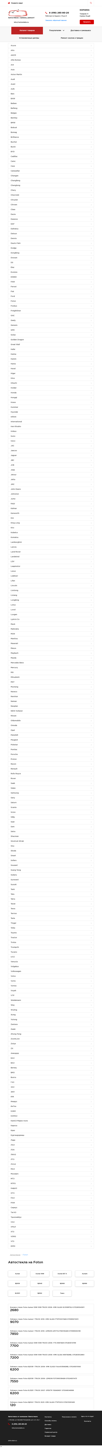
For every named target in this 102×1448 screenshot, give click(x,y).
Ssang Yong (16, 870)
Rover (13, 778)
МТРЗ (13, 1183)
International (16, 421)
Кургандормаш (17, 1135)
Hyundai (14, 412)
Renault (14, 769)
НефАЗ (14, 1188)
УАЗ (12, 1222)
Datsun (14, 233)
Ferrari (14, 286)
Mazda (13, 658)
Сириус (14, 1207)
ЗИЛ (13, 1092)
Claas (13, 209)
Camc (13, 161)
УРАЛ (13, 1227)
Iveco (13, 441)
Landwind (15, 556)
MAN (13, 634)
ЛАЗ (13, 1145)
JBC (12, 460)
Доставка (48, 1424)
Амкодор (15, 1053)
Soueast (14, 865)
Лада (13, 1140)
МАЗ (13, 1169)
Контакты (48, 1417)
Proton (14, 759)
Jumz (13, 499)
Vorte (13, 981)
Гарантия (48, 1428)
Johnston (15, 494)
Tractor (14, 937)
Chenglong (15, 185)
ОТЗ (12, 1193)
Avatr (13, 84)
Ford (13, 296)
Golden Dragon (17, 339)
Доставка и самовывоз (81, 30)
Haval (13, 368)
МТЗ (12, 1178)
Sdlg (13, 817)
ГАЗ (12, 1082)
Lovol (13, 610)
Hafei (13, 349)
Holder (14, 388)
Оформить (87, 22)
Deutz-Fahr (16, 243)
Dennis (14, 238)
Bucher (14, 142)
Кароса (14, 1125)
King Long (15, 523)
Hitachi (14, 383)
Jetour (13, 474)
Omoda (14, 725)
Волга (13, 1077)
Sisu (12, 846)
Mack (13, 624)
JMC (12, 484)
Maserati (14, 643)
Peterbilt (14, 735)
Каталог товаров (27, 30)
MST (12, 682)
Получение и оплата (69, 1417)
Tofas (13, 928)
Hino (13, 378)
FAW (13, 282)
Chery (13, 190)
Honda (13, 393)
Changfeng (15, 180)
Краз (13, 1130)
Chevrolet (15, 195)
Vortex (14, 986)
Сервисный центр (51, 1432)
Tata (12, 894)
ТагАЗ (13, 1212)
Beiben (14, 103)
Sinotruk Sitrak (17, 841)
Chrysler (14, 200)
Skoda (13, 851)
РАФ (13, 1203)
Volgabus (15, 966)
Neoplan (14, 706)
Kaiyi (13, 503)
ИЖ (12, 1096)
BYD (13, 151)
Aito (12, 50)
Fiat (12, 291)
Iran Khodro (16, 426)
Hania (13, 364)
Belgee (14, 113)
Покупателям (55, 30)
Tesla (13, 918)
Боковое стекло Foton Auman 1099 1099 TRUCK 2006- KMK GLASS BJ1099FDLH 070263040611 (47, 1307)
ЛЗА (13, 1150)
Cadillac (14, 156)
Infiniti (13, 417)
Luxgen (14, 614)
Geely (13, 320)
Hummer (14, 407)
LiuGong (14, 590)
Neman (14, 701)
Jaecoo (14, 450)
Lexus (13, 571)
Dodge (13, 248)
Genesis (14, 325)
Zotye (13, 1043)
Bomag (14, 132)
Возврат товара (50, 1436)
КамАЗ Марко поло (19, 1121)
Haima (13, 354)
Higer (13, 373)
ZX (12, 1048)
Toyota (14, 933)
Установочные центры (29, 38)
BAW (13, 98)
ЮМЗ (13, 1246)
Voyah (13, 990)
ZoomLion (15, 1039)
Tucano (14, 952)
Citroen (14, 204)
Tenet (13, 904)
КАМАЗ (14, 1116)
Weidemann (16, 1000)
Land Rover (16, 552)
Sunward (14, 880)
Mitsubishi (15, 677)
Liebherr (14, 576)
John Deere (16, 489)
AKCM (13, 55)
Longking (15, 600)
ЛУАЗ (13, 1164)
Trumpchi (15, 947)
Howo (13, 402)
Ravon (13, 764)
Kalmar (14, 508)
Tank (13, 889)
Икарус (14, 1101)
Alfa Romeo (16, 60)
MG (12, 672)
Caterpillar (15, 171)
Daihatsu (14, 229)
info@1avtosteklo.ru (21, 22)
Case (13, 166)
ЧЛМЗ (13, 1236)
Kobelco (14, 532)
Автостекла (15, 1255)
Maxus (13, 648)
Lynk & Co (15, 619)
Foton (13, 301)
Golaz (13, 335)
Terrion (14, 913)
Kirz (12, 528)
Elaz (12, 267)
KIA (12, 518)
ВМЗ (13, 1072)
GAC (13, 315)
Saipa (13, 788)
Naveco (14, 691)
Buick (13, 147)
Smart (13, 855)
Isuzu (13, 436)
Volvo (13, 976)
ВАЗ (12, 1063)
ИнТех (13, 1106)
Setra (13, 831)
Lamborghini (16, 542)
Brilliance (15, 137)
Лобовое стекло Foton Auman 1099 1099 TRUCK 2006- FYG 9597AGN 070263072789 (43, 1343)
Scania (13, 807)
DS (12, 262)
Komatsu (14, 537)
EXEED (14, 277)
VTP (12, 995)
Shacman (15, 836)
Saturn (14, 802)
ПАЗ (13, 1198)
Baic (12, 94)
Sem (12, 826)
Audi (13, 79)
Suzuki (14, 884)
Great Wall (15, 344)
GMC (13, 330)
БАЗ (12, 1058)
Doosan (14, 258)
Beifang (14, 108)
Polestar (14, 745)
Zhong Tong (16, 1034)
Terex (13, 908)
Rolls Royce (16, 773)
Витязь (14, 1068)
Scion (13, 812)
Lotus (13, 605)
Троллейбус (16, 1217)
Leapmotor (15, 566)
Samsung (15, 793)
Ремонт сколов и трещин (72, 38)
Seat (13, 822)
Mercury (14, 667)
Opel (13, 730)
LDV (12, 561)
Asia (12, 69)
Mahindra (15, 629)
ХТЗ (12, 1232)
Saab (13, 783)
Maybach (14, 653)
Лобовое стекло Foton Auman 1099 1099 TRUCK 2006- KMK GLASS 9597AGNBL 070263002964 (47, 1355)
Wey (13, 1005)
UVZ (13, 957)
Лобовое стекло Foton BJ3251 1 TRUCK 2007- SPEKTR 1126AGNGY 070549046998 (42, 1390)
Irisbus (13, 431)
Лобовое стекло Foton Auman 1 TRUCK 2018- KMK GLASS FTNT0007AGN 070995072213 (44, 1319)
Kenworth (15, 513)
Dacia (13, 214)
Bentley (14, 118)
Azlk (13, 89)
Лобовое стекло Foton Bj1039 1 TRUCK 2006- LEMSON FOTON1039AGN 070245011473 (43, 1378)
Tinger (13, 923)
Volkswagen (16, 971)
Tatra (13, 899)
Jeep (13, 470)
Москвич (14, 1174)
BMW (13, 123)
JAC (12, 446)
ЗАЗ (12, 1087)
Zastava (14, 1024)
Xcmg (13, 1015)
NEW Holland (16, 711)
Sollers (14, 860)
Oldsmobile (16, 720)
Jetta (13, 479)
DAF (12, 224)
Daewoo (14, 219)
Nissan (13, 716)
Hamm (13, 359)
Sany (13, 798)
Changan (14, 176)
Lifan (13, 581)
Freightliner (16, 311)
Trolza (13, 942)
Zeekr (13, 1029)
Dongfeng (15, 253)
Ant (12, 65)
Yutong (14, 1019)
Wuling (14, 1010)
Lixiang (14, 595)
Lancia (13, 547)
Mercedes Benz (17, 663)
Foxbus (14, 306)
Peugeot (14, 740)
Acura (13, 45)
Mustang (14, 687)
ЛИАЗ (13, 1154)
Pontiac (14, 749)
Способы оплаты (51, 1420)
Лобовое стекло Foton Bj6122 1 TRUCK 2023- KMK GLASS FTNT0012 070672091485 (42, 1402)
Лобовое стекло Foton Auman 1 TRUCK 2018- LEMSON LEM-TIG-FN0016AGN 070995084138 (45, 1331)
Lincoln (14, 585)
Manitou (14, 638)
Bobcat (14, 127)
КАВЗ (13, 1111)
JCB (12, 465)
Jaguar (14, 455)
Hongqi (14, 397)
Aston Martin (16, 74)
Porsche (14, 754)
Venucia (14, 961)
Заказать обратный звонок (56, 20)
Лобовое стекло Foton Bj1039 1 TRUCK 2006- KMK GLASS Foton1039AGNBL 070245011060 (45, 1366)
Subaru (14, 875)
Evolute (14, 272)
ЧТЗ (12, 1241)
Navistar (14, 696)
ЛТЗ (12, 1159)
